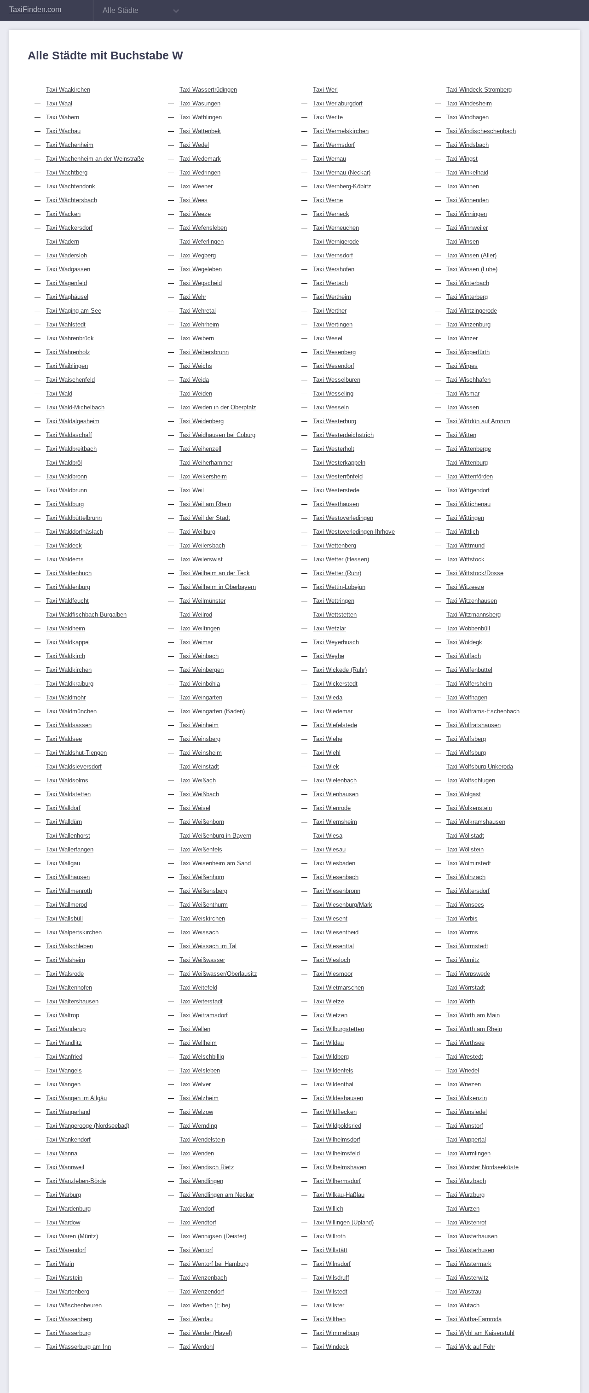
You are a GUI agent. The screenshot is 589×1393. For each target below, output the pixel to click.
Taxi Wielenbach (335, 780)
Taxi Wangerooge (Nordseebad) (87, 1125)
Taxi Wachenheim (69, 144)
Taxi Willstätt (330, 1250)
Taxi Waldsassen (69, 725)
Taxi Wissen (462, 407)
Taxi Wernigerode (336, 241)
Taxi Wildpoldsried (337, 1125)
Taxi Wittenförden (469, 476)
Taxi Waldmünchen (71, 711)
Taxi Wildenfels (333, 1070)
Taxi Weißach (197, 780)
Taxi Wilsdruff (331, 1277)
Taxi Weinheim (199, 725)
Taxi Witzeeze (465, 586)
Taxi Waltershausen (72, 1001)
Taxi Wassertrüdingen (208, 89)
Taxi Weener (196, 186)
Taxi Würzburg (465, 1194)
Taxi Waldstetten (68, 794)
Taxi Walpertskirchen (74, 932)
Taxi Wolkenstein (469, 807)
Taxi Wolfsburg (466, 752)
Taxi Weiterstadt (201, 1001)
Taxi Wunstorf (464, 1125)
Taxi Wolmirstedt (468, 863)
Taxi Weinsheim (200, 752)
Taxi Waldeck (64, 545)
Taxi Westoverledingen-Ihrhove (354, 531)
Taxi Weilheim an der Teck (214, 573)
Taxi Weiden (195, 393)
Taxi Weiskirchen (202, 918)
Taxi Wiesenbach (335, 877)
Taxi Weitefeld (198, 987)
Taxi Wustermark (468, 1263)
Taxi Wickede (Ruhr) (340, 669)
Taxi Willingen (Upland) (343, 1222)
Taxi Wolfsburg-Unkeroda (479, 766)
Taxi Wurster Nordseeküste (482, 1167)
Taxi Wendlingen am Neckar (216, 1194)
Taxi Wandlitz (64, 1042)
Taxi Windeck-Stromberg (479, 89)
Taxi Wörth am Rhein (474, 1029)
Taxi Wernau (329, 158)
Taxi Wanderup (66, 1029)
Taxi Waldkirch (65, 656)
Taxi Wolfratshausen (473, 725)
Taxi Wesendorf (333, 365)
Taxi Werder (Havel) (205, 1332)
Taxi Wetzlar (329, 628)
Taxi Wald (59, 393)
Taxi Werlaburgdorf (338, 103)
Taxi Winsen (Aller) (471, 255)
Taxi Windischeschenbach (481, 131)
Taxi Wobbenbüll (468, 628)
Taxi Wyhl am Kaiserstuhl (480, 1332)
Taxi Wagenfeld (66, 283)
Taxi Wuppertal (466, 1139)
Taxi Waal (59, 103)
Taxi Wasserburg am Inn (78, 1346)
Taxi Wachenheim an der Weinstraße (95, 158)
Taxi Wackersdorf (69, 227)
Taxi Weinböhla (199, 683)
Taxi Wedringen (199, 172)
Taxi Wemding (198, 1125)
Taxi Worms (462, 932)
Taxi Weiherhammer (205, 462)
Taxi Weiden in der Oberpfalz (217, 407)
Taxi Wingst (462, 158)
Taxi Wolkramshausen (475, 821)
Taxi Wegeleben (200, 269)
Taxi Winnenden (467, 200)
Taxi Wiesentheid (335, 932)
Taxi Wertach (330, 283)
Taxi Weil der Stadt (204, 517)
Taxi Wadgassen (68, 269)
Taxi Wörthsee (465, 1042)
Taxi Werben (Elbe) (204, 1305)
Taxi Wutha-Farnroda (474, 1319)
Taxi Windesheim (469, 103)
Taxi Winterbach (467, 283)
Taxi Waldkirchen (69, 669)
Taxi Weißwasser (202, 959)
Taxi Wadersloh (66, 255)
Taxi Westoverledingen (343, 517)
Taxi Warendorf (66, 1250)
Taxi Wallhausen (68, 877)
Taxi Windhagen (467, 117)
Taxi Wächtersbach (71, 200)
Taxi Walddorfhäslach (74, 531)
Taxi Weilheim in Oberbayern (217, 586)
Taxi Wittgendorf (468, 490)
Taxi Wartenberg (67, 1291)
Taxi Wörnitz (462, 959)
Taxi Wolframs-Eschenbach (483, 711)
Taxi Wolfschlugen (470, 780)
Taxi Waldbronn (66, 476)
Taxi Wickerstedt (335, 683)
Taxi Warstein (64, 1277)
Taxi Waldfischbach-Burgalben (86, 614)
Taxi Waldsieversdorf (74, 766)
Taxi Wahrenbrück (70, 338)
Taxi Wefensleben (203, 227)
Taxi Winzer (462, 338)
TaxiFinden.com (35, 9)
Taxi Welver (195, 1084)
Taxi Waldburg (65, 504)
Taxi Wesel (327, 338)
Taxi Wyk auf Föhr (470, 1346)
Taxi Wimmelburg (336, 1332)
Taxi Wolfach (463, 656)
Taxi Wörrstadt (465, 987)
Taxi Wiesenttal (333, 946)
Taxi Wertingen (332, 324)
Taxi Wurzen (462, 1208)
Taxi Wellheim (198, 1042)
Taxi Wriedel (462, 1070)
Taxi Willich (328, 1208)
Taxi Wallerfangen (69, 849)
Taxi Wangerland (68, 1111)
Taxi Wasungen (199, 103)
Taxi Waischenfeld (70, 379)
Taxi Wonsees (465, 904)
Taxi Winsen (462, 241)
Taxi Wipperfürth (468, 352)
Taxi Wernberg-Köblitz (342, 186)
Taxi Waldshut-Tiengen (76, 752)
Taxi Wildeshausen (338, 1098)
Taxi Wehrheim (199, 324)
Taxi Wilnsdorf (332, 1263)
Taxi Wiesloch (331, 959)
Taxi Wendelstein (202, 1139)
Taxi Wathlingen (200, 117)
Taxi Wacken (63, 213)
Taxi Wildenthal (333, 1084)
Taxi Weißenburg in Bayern (215, 835)
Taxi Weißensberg (203, 890)
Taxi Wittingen (465, 517)
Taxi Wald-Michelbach (75, 407)
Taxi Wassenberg (69, 1319)
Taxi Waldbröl (64, 462)
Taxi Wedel (194, 144)
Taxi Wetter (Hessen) (341, 559)
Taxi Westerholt (333, 448)
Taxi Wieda (327, 697)
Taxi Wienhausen (335, 794)
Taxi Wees (193, 200)
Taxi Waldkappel (68, 642)
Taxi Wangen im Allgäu (76, 1098)
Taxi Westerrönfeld (338, 476)
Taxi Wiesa (327, 835)
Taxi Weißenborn (201, 821)
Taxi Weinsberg (199, 738)
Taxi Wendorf (196, 1208)
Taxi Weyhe (328, 656)
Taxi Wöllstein (465, 849)
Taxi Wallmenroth (69, 890)
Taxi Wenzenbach (203, 1277)
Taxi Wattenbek (200, 131)
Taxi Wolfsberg (466, 738)
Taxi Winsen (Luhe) (471, 269)
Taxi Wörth (460, 1001)
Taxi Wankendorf (68, 1139)
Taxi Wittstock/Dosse (474, 573)
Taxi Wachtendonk (70, 186)
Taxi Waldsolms (67, 780)
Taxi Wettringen (333, 600)
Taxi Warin (60, 1263)
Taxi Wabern (62, 117)
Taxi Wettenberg (334, 545)
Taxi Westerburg (334, 421)
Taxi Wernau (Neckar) (341, 172)
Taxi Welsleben (199, 1070)
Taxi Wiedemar (332, 711)
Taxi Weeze (195, 213)
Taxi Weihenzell (200, 448)
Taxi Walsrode (65, 973)
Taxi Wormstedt (467, 946)
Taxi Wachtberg (66, 172)
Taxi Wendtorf (197, 1222)
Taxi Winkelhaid (467, 172)
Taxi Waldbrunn (66, 490)
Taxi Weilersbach (202, 545)
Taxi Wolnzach (465, 877)
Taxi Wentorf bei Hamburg (213, 1263)
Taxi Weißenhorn (201, 877)
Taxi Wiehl (327, 752)
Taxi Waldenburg (68, 586)
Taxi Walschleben (69, 946)
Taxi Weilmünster (202, 600)
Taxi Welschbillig (201, 1056)
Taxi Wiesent (330, 918)
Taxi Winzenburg (468, 324)
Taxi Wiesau (329, 849)
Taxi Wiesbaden (334, 863)
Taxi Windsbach (467, 144)
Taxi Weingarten (200, 697)
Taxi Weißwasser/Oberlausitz (218, 973)
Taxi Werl (325, 89)
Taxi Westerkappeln (339, 462)
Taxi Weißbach (199, 794)
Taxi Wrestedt (464, 1056)
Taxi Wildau (328, 1042)
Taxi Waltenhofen (69, 987)
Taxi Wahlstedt (66, 324)
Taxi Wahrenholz (68, 352)
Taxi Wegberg (197, 255)
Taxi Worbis (462, 918)
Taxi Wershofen (333, 269)
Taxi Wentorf (196, 1250)
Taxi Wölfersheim (469, 683)
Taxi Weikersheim (203, 476)
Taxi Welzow (196, 1111)
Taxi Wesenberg (334, 352)
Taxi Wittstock (465, 559)
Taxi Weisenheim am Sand (215, 863)
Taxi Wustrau (463, 1291)
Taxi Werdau (196, 1319)
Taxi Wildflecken (335, 1111)
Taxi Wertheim (332, 296)
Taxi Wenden (196, 1153)
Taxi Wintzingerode (471, 310)
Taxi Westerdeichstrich (343, 434)
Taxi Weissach (199, 932)
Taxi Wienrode (332, 807)
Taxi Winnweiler (467, 227)
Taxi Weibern (196, 338)
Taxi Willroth (329, 1236)
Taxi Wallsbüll (64, 918)
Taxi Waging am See (73, 310)
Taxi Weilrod (195, 614)
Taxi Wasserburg (68, 1332)
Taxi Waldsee (64, 738)
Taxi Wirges (462, 365)
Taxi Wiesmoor (332, 973)
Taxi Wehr (192, 296)
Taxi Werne (328, 200)
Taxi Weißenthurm (203, 904)
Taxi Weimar (196, 642)
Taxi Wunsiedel (466, 1111)
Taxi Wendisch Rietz (206, 1167)
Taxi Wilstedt (330, 1291)
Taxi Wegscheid (200, 283)
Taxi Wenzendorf (201, 1291)
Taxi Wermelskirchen (341, 131)
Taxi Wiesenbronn (336, 890)
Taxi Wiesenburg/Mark (342, 904)
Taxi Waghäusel (67, 296)
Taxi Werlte (328, 117)
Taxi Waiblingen (67, 365)
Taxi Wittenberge (468, 448)
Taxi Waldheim (65, 628)
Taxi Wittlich (462, 531)
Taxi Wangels (64, 1070)
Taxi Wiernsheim (335, 821)
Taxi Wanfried (64, 1056)
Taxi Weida (194, 379)
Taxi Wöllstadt (465, 835)
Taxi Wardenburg (68, 1208)
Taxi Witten (461, 434)
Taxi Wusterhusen (470, 1250)
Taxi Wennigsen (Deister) (212, 1236)
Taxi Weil (191, 490)
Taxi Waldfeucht (67, 600)
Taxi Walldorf (63, 807)
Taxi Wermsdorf (334, 144)
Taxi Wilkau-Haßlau (338, 1194)
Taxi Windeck (331, 1346)
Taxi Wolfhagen (466, 697)
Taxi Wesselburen (336, 379)
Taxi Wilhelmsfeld (336, 1153)
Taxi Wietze (328, 1001)
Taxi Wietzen (330, 1015)
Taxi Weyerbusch (336, 642)
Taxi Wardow (63, 1222)
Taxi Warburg (63, 1194)
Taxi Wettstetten (335, 614)
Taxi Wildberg (331, 1056)
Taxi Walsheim (65, 959)
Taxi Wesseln (331, 407)
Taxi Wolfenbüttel (469, 669)
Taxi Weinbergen (201, 669)
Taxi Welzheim (199, 1098)
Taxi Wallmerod (66, 904)
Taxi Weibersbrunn (204, 352)
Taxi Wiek (326, 766)
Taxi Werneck (331, 213)
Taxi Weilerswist (201, 559)
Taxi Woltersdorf (468, 890)
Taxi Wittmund (465, 545)
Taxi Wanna (61, 1153)
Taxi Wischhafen (468, 379)
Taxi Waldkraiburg (69, 683)
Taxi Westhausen (336, 504)
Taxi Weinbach (199, 656)
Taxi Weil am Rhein (205, 504)
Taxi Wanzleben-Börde (76, 1180)
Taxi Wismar (462, 393)
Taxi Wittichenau (468, 504)
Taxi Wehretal (197, 310)
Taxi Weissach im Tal (208, 946)
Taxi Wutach (462, 1305)
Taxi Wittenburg (467, 462)
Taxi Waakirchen (68, 89)
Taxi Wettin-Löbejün (339, 586)
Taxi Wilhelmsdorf (336, 1139)
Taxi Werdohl (196, 1346)
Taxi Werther (329, 310)
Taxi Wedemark (200, 158)
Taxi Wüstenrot (466, 1222)
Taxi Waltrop (62, 1015)
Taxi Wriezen (463, 1084)
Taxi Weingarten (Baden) (212, 711)
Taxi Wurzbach (466, 1180)
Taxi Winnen (462, 186)
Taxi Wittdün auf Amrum (478, 421)
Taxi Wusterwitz (467, 1277)
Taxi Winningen (466, 213)
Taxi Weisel (194, 807)
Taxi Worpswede (468, 973)
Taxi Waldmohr (66, 697)
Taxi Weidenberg (201, 421)
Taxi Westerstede (336, 490)
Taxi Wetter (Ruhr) (337, 573)
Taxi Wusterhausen (471, 1236)
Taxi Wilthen (329, 1319)
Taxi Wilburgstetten (338, 1029)
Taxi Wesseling (333, 393)
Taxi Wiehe (327, 738)
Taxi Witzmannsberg (473, 614)
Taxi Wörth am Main (473, 1015)
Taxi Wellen (194, 1029)
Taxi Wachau (63, 131)
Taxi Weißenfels (200, 849)
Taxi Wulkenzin (466, 1098)
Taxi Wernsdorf (333, 255)
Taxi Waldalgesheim (72, 421)
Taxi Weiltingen (199, 628)
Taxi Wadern (62, 241)
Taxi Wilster (328, 1305)
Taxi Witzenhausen (471, 600)
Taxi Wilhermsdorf (337, 1180)
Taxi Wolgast (463, 794)
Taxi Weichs (195, 365)
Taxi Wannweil (65, 1167)
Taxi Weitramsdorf (203, 1015)
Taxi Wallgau (63, 863)
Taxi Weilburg (197, 531)
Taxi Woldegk (464, 642)
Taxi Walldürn (64, 821)
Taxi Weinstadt (199, 766)
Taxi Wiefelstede (335, 725)
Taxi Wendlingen (201, 1180)
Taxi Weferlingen (201, 241)
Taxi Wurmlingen (468, 1153)
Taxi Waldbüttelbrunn (74, 517)
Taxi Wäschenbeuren (74, 1305)
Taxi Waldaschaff (69, 434)
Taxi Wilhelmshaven (339, 1167)
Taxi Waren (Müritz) (72, 1236)
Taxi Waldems (65, 559)
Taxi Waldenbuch (69, 573)
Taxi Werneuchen (336, 227)
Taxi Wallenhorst (68, 835)
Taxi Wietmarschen (338, 987)
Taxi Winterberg (467, 296)
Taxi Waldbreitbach (71, 448)
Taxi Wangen (63, 1084)
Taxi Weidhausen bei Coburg (217, 434)
